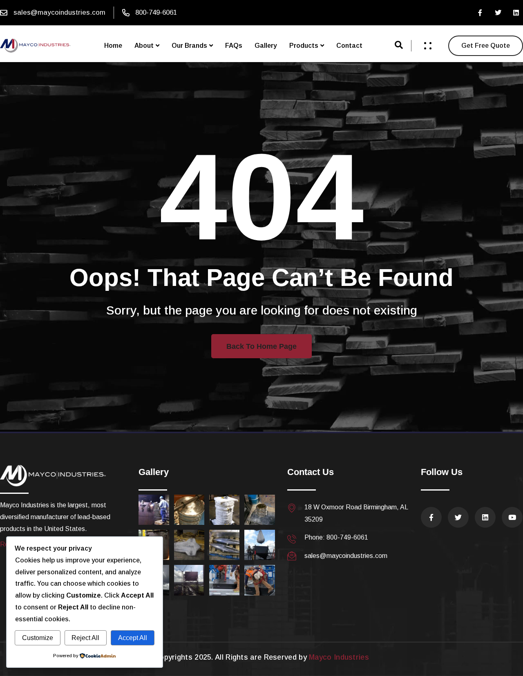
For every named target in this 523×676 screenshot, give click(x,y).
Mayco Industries (339, 657)
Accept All (132, 637)
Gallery (266, 45)
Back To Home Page (261, 346)
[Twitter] (498, 13)
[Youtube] (512, 517)
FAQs (233, 45)
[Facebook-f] (480, 13)
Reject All (85, 637)
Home (113, 45)
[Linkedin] (516, 13)
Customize (37, 637)
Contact (349, 45)
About (144, 45)
